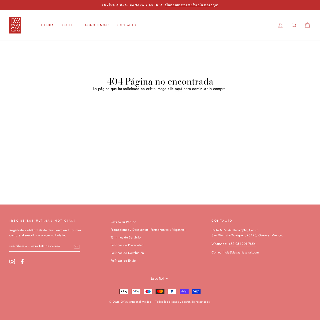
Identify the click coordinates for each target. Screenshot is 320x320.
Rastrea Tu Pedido (123, 222)
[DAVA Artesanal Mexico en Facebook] (22, 261)
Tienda (47, 25)
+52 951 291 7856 (242, 243)
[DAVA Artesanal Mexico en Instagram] (12, 261)
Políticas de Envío (123, 260)
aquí (178, 88)
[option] (160, 4)
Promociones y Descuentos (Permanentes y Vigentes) (148, 229)
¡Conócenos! (96, 25)
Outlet (68, 25)
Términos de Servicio (126, 237)
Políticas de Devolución (127, 252)
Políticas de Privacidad (127, 245)
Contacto (126, 25)
